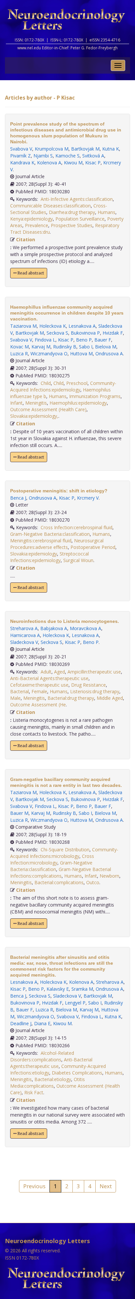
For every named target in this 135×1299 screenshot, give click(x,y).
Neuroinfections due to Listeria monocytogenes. (64, 621)
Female (39, 691)
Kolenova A (49, 162)
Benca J (18, 498)
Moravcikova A (85, 628)
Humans (106, 212)
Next (106, 1186)
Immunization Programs (95, 396)
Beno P (84, 340)
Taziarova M (23, 326)
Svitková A (93, 156)
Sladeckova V (24, 642)
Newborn (109, 876)
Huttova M (81, 353)
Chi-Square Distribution (65, 849)
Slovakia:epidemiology (33, 554)
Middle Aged (110, 698)
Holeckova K (52, 326)
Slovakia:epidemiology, (34, 416)
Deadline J (20, 1023)
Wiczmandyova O (49, 353)
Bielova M (105, 346)
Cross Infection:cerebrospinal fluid (76, 527)
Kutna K (110, 149)
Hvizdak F (113, 333)
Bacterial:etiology (52, 1079)
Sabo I (85, 346)
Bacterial (19, 691)
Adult (46, 672)
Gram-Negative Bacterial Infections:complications (60, 872)
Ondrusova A (109, 353)
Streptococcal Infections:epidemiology (49, 557)
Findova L (45, 340)
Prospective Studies (71, 225)
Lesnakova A (82, 326)
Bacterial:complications (59, 882)
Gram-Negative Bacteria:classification (50, 534)
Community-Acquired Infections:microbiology (64, 852)
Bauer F (102, 340)
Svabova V (21, 149)
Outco (92, 882)
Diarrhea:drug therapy (72, 212)
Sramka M (82, 989)
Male (15, 698)
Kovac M (19, 346)
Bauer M (19, 813)
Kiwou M (73, 162)
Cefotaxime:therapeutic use (39, 685)
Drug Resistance (88, 685)
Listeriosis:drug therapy (94, 691)
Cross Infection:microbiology (52, 859)
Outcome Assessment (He (38, 704)
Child (46, 383)
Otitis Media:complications (47, 1082)
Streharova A (24, 628)
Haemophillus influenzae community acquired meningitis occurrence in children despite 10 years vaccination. (67, 312)
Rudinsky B (64, 346)
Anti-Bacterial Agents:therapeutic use (49, 678)
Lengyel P (75, 1003)
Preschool (76, 383)
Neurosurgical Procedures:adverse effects (57, 543)
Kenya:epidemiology (31, 219)
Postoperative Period (92, 547)
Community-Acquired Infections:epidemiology (63, 386)
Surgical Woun (78, 560)
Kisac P (93, 162)
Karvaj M (40, 346)
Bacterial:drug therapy (71, 698)
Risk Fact (33, 1092)
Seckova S (57, 333)
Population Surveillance (80, 219)
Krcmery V (88, 498)
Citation (25, 239)
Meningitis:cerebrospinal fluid (40, 540)
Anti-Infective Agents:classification (77, 199)
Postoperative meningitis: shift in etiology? (58, 490)
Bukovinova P (85, 333)
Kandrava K (22, 162)
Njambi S (43, 156)
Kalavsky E (58, 989)
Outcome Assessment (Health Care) (48, 409)
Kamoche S (67, 156)
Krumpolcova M (51, 149)
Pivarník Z (20, 156)
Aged (59, 672)
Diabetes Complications (77, 1073)
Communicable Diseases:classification (50, 205)
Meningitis (36, 403)
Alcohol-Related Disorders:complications (42, 1056)
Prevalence (36, 225)
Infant (16, 403)
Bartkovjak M (85, 149)
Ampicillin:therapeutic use (94, 672)
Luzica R (19, 353)
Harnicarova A (25, 635)
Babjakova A (53, 628)
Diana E (42, 1023)
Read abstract (30, 273)
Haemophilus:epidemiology (78, 403)
